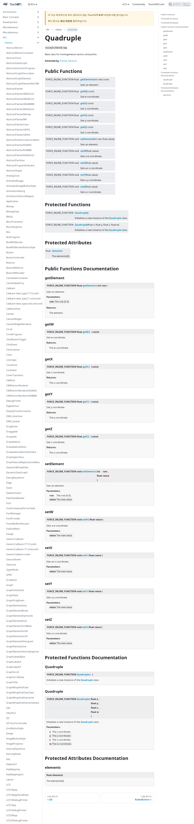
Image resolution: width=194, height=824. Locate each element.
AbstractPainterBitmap (18, 114)
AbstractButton (14, 47)
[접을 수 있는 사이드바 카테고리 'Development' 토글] (38, 22)
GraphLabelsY (13, 666)
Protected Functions (169, 18)
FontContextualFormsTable (20, 508)
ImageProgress (14, 743)
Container (11, 370)
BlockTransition (14, 221)
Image (9, 733)
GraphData (12, 595)
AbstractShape (14, 170)
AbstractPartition (15, 160)
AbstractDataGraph (16, 63)
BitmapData (12, 211)
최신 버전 (65, 20)
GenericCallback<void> (18, 554)
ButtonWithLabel (15, 272)
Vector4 (72, 60)
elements (57, 250)
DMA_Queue (13, 421)
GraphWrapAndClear (17, 687)
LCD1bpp (11, 805)
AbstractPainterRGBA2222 (20, 155)
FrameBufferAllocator (17, 523)
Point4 (63, 60)
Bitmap (10, 206)
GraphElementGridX (17, 631)
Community (139, 4)
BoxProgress (13, 237)
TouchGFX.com (156, 4)
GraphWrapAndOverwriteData (22, 702)
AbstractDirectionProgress (20, 68)
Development (10, 22)
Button (10, 252)
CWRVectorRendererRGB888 (21, 395)
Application (12, 201)
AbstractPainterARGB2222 (20, 98)
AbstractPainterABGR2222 (20, 93)
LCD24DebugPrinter (17, 820)
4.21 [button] (124, 4)
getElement (86, 79)
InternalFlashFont (15, 748)
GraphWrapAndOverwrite (20, 697)
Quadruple (81, 212)
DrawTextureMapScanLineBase (23, 462)
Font (8, 503)
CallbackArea (13, 308)
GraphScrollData (15, 677)
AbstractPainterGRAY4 (18, 134)
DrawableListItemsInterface (21, 452)
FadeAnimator (13, 493)
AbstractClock (13, 58)
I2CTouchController (16, 723)
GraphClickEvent (15, 590)
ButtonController (15, 257)
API (4, 37)
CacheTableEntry (15, 283)
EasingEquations (15, 477)
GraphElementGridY (17, 636)
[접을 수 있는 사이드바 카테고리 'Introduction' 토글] (38, 12)
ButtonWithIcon (14, 267)
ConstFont (11, 365)
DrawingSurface (15, 457)
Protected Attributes (169, 22)
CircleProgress (14, 334)
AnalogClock (13, 175)
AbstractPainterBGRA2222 (20, 109)
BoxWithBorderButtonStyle (20, 247)
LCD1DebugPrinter (16, 810)
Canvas (10, 313)
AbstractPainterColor (17, 124)
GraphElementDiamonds (19, 615)
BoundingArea (14, 226)
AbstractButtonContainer (19, 52)
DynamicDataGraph (17, 472)
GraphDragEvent (15, 600)
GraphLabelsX (13, 661)
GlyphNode (12, 569)
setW (83, 151)
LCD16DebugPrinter (17, 800)
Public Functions (168, 14)
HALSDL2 (11, 713)
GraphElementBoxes (17, 610)
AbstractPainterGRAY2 (18, 129)
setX (82, 162)
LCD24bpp (11, 815)
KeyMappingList (14, 774)
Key (8, 759)
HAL (8, 707)
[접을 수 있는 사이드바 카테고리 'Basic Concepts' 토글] (38, 17)
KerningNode (13, 753)
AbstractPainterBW (16, 119)
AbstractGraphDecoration (20, 73)
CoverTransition (14, 375)
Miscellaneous (10, 27)
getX (83, 103)
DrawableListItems (16, 446)
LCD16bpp (11, 789)
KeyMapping (13, 769)
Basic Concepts (11, 17)
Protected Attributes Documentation (169, 89)
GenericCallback (15, 539)
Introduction (9, 12)
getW (83, 91)
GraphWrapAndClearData (20, 692)
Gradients (11, 580)
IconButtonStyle (14, 728)
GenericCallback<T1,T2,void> (21, 544)
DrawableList (13, 441)
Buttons (10, 262)
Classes (8, 42)
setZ (82, 186)
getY (82, 115)
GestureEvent (13, 559)
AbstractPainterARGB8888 (20, 104)
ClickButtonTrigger (16, 339)
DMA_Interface (14, 416)
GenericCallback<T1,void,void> (22, 549)
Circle (9, 329)
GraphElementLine (16, 646)
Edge (9, 482)
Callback (10, 288)
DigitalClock (12, 406)
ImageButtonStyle (16, 738)
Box (8, 232)
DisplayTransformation (18, 411)
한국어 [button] (31, 4)
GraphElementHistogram (19, 641)
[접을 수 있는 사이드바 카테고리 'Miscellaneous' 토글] (38, 27)
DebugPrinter (13, 400)
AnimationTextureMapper (20, 196)
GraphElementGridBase (19, 626)
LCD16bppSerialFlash (17, 794)
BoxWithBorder (14, 242)
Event (9, 487)
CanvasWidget (14, 319)
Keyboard (11, 764)
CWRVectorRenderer (17, 385)
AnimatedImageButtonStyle (21, 185)
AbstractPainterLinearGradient (22, 139)
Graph (9, 585)
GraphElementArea (16, 605)
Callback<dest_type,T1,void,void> (23, 298)
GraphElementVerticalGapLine (22, 651)
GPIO (9, 574)
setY (82, 174)
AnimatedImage (14, 180)
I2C (8, 718)
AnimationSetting (15, 191)
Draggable (12, 431)
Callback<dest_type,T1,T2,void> (22, 293)
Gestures (11, 564)
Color (9, 354)
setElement (86, 139)
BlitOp (9, 216)
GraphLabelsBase (15, 656)
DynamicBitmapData (17, 467)
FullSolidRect (13, 528)
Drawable (11, 436)
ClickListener (13, 349)
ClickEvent (11, 344)
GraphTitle (12, 682)
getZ (82, 127)
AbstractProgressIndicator (20, 165)
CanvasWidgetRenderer (19, 324)
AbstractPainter (14, 88)
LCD (8, 784)
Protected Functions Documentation (169, 74)
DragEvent (12, 426)
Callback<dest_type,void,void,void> (23, 303)
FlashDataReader (15, 498)
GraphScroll (12, 672)
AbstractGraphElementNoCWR (22, 83)
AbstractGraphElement (18, 78)
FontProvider (13, 518)
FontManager (13, 513)
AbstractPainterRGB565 (19, 145)
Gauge (9, 533)
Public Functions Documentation (175, 27)
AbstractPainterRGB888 (19, 150)
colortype (11, 359)
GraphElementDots (16, 620)
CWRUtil (10, 380)
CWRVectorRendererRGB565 (21, 390)
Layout (9, 779)
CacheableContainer (17, 278)
